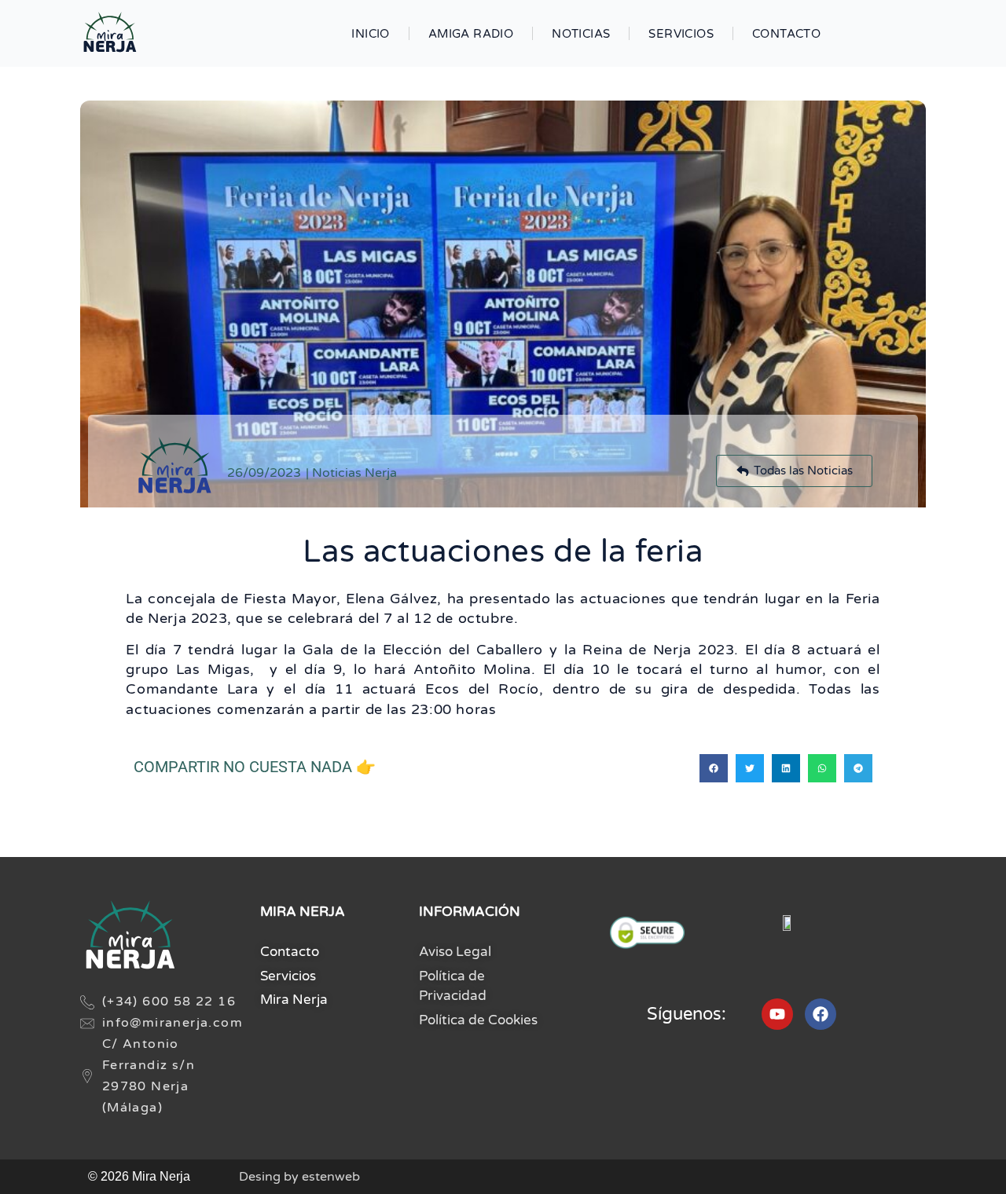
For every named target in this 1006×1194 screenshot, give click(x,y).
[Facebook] (820, 1014)
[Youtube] (777, 1014)
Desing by (299, 1177)
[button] (713, 768)
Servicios (681, 34)
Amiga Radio (470, 34)
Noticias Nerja (354, 473)
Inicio (370, 34)
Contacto (786, 34)
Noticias (581, 34)
